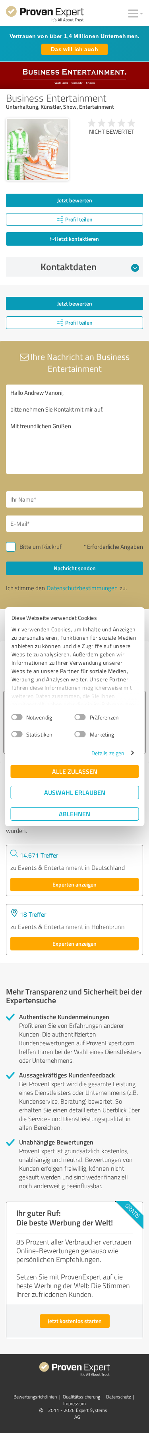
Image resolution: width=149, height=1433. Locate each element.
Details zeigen (107, 753)
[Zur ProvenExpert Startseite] (45, 15)
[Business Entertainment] (37, 149)
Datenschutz (118, 1396)
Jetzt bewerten (74, 200)
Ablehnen (74, 813)
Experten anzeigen (74, 884)
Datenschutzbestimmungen (82, 588)
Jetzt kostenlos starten (75, 1321)
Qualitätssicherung (81, 1396)
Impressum (74, 1403)
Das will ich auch (74, 49)
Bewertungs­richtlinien (35, 1396)
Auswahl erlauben (74, 792)
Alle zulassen (74, 771)
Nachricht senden (75, 568)
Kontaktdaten (69, 266)
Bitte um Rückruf (40, 546)
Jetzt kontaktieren (77, 238)
